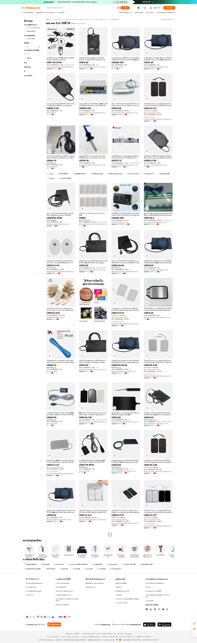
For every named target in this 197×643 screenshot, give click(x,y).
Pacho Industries (52, 166)
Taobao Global (107, 633)
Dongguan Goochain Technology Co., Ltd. (124, 112)
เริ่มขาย (147, 587)
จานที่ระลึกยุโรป (98, 564)
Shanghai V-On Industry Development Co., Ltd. (93, 112)
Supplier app (105, 624)
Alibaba (48, 19)
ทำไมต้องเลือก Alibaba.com (34, 583)
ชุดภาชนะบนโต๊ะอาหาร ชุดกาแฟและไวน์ (78, 19)
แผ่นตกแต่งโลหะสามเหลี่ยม (33, 569)
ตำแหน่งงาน (30, 595)
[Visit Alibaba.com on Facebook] (146, 609)
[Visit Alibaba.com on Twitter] (155, 609)
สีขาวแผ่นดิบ (46, 564)
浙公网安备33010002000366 (132, 640)
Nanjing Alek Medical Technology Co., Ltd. (92, 165)
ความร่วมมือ (149, 601)
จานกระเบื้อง (102, 569)
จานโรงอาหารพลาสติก (130, 564)
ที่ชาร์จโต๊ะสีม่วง (64, 174)
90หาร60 (51, 178)
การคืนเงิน (119, 595)
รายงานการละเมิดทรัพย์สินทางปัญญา (127, 599)
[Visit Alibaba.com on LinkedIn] (151, 609)
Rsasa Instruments (117, 67)
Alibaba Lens (32, 624)
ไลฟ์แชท (118, 587)
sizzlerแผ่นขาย (60, 564)
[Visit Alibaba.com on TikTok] (167, 609)
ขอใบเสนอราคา (91, 587)
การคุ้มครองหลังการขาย (63, 595)
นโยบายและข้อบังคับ (62, 604)
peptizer (51, 174)
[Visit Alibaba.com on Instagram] (159, 609)
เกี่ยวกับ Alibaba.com (32, 579)
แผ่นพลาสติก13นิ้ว (165, 174)
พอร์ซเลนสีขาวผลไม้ (147, 564)
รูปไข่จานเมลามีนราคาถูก (116, 174)
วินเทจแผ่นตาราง (149, 174)
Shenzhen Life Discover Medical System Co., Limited (61, 67)
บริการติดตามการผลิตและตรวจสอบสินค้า (67, 600)
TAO (114, 633)
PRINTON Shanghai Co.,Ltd (55, 317)
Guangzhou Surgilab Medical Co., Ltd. (155, 222)
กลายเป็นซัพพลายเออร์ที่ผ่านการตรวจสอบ (157, 596)
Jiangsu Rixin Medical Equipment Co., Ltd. (124, 165)
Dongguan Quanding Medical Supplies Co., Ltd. (61, 271)
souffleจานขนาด (113, 564)
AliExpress (69, 633)
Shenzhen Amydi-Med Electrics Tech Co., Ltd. (93, 67)
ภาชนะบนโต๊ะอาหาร (101, 19)
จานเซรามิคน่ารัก (116, 569)
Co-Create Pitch (31, 587)
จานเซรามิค (77, 569)
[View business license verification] (117, 640)
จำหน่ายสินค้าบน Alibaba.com (154, 583)
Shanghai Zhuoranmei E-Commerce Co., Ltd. (93, 224)
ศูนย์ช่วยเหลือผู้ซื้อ (121, 583)
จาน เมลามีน (89, 569)
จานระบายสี (64, 569)
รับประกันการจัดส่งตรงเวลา (64, 591)
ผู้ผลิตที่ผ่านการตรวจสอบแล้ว (95, 583)
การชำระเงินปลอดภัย (62, 583)
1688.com (77, 633)
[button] (118, 8)
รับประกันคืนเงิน (61, 587)
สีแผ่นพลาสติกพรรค (31, 564)
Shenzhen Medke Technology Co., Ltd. (156, 67)
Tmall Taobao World (88, 633)
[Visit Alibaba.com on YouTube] (163, 609)
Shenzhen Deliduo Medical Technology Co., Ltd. (158, 119)
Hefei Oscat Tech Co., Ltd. (119, 222)
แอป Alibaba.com (135, 624)
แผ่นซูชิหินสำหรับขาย (80, 174)
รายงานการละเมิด (121, 603)
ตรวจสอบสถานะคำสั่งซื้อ (153, 591)
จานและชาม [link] (115, 19)
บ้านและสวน (57, 19)
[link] (194, 623)
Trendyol (120, 633)
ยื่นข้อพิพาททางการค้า (122, 591)
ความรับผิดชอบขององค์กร (34, 591)
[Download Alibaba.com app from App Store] (149, 624)
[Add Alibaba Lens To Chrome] (54, 624)
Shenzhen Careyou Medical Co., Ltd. (155, 165)
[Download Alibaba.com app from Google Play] (164, 624)
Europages (128, 633)
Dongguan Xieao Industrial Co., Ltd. (58, 224)
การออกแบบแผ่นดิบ (65, 178)
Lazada (98, 633)
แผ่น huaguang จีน (134, 174)
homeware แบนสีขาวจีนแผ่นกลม (79, 564)
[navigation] (33, 277)
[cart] (145, 8)
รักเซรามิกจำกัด (51, 569)
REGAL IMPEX (51, 112)
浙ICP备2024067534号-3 (151, 640)
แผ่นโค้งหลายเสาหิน (97, 174)
